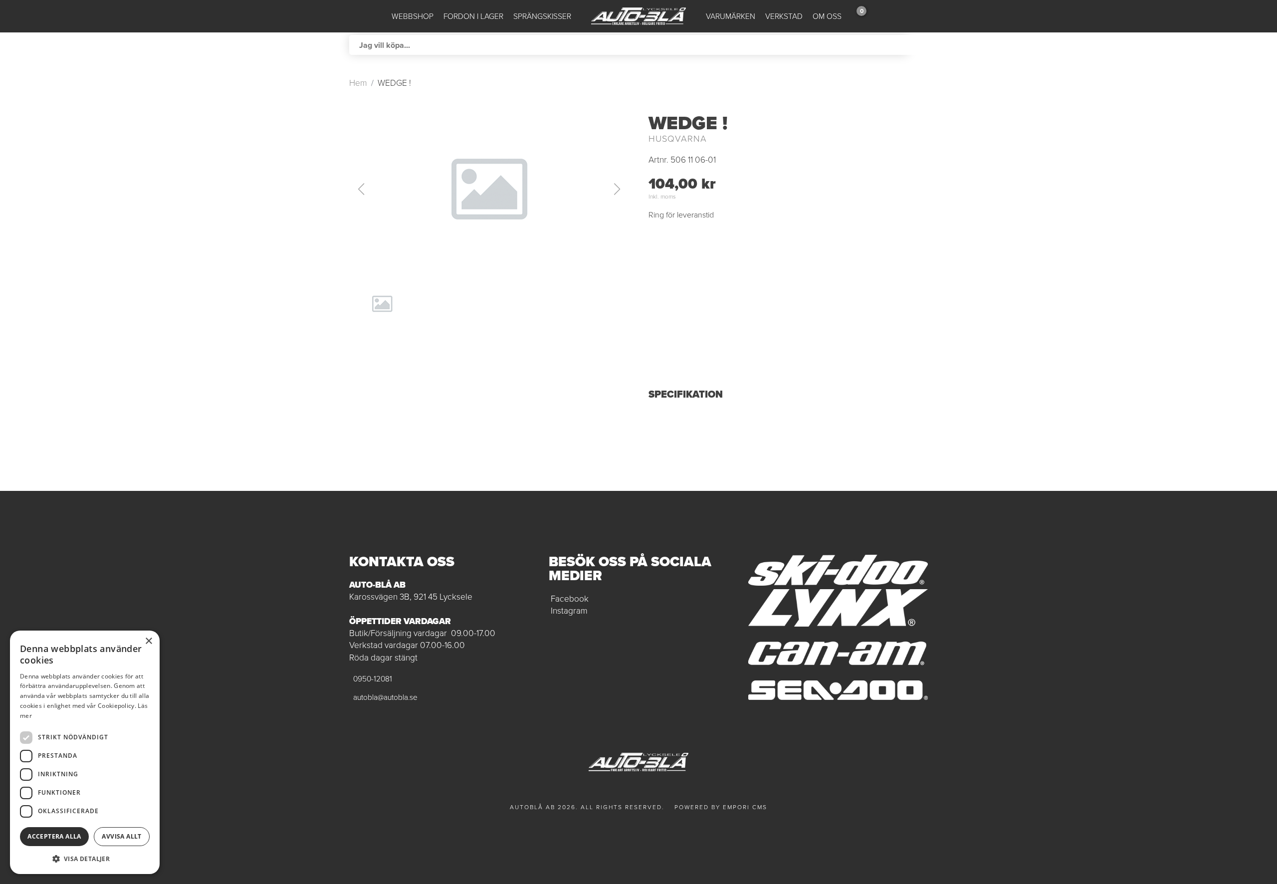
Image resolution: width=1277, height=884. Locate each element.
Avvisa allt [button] (121, 836)
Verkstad (784, 16)
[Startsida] (638, 16)
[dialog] (85, 752)
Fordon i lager (473, 16)
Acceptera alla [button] (54, 836)
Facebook (570, 598)
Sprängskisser (542, 16)
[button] (489, 189)
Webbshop (412, 16)
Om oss (827, 16)
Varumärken (730, 16)
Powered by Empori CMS (720, 807)
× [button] (148, 641)
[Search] (918, 45)
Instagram (569, 610)
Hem (358, 82)
